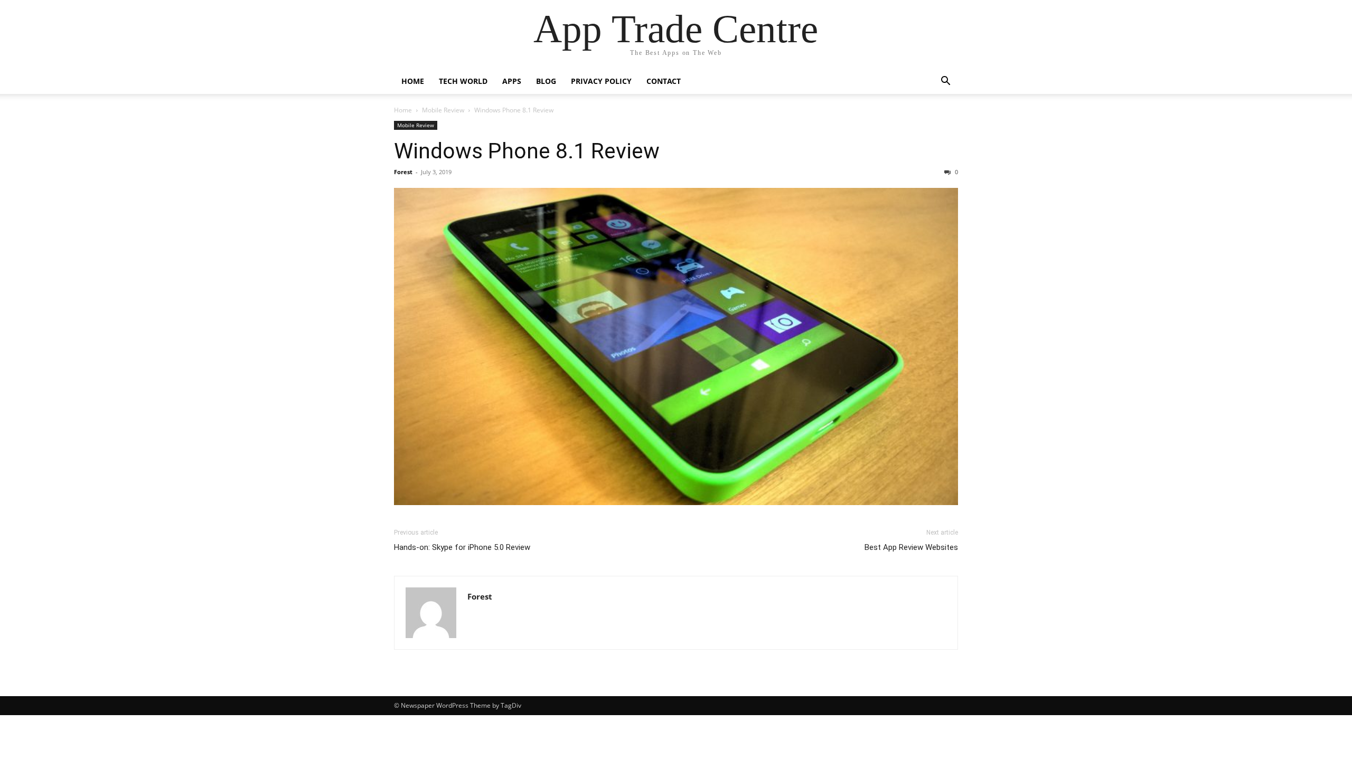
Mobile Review (443, 110)
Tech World (463, 81)
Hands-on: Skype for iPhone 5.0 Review (462, 547)
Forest (403, 172)
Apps (511, 81)
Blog (546, 81)
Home (412, 81)
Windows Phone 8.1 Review (527, 151)
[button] (945, 82)
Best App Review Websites (911, 547)
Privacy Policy (601, 81)
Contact (663, 81)
